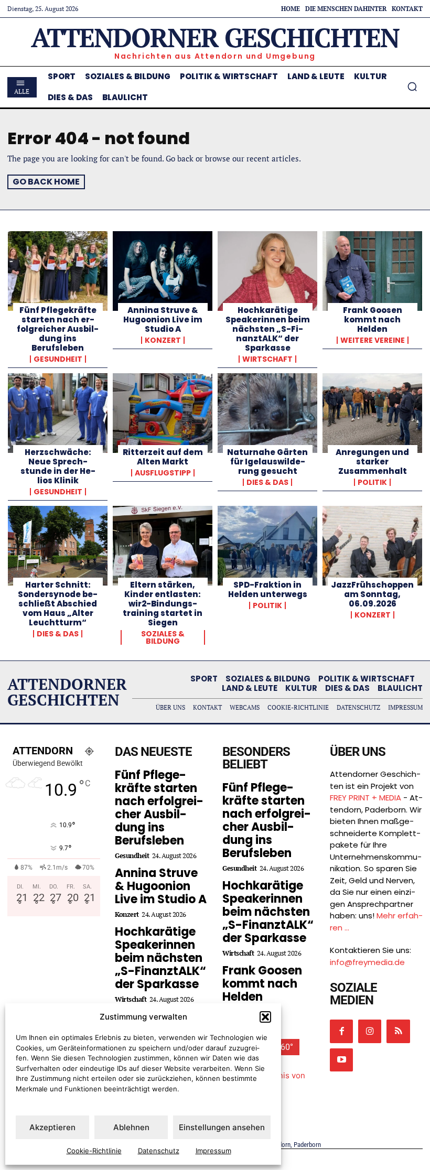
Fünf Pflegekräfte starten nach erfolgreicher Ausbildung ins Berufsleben (58, 329)
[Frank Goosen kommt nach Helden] (372, 271)
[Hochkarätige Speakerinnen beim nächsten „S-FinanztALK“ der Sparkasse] (267, 271)
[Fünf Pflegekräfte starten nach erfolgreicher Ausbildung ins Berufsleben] (58, 271)
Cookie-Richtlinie (94, 1150)
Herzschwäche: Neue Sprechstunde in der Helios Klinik (57, 466)
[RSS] (398, 1031)
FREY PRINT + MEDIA (365, 797)
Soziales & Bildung (163, 637)
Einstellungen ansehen (222, 1127)
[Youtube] (341, 1059)
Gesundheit (58, 359)
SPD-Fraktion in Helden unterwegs (267, 589)
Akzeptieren (52, 1127)
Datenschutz (158, 1150)
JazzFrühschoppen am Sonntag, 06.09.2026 (372, 594)
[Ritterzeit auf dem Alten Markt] (162, 413)
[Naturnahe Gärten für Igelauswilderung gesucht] (267, 413)
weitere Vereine (372, 340)
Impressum (213, 1150)
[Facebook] (341, 1031)
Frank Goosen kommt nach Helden (372, 319)
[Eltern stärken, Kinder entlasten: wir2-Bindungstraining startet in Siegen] (162, 546)
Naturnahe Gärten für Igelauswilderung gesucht (267, 461)
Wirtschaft (267, 359)
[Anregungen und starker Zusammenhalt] (372, 413)
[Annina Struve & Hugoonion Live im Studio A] (162, 271)
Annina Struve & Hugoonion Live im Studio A (162, 319)
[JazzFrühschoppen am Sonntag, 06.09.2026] (372, 546)
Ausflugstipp (163, 472)
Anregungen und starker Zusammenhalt (372, 461)
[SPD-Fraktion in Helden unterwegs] (267, 546)
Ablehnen (131, 1127)
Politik (372, 482)
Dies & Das (267, 482)
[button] (265, 1017)
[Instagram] (369, 1031)
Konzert (163, 340)
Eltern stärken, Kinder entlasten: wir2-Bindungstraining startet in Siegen (162, 603)
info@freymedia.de (367, 962)
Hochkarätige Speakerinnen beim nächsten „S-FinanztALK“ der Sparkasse (267, 329)
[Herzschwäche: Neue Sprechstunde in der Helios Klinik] (58, 413)
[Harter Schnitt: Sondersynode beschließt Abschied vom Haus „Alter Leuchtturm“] (58, 546)
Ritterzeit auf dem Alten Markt (163, 457)
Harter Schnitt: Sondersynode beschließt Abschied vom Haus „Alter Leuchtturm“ (58, 603)
